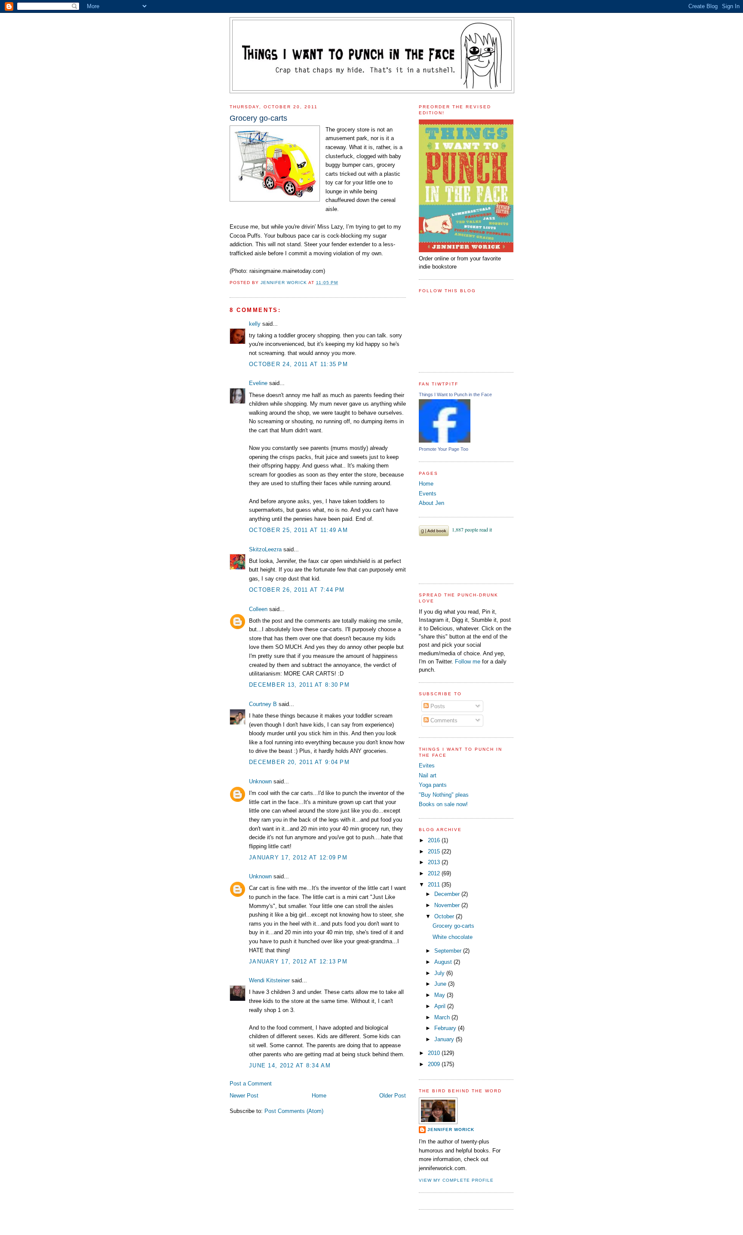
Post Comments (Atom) (293, 1111)
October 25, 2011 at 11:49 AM (298, 530)
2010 (435, 1053)
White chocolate (453, 937)
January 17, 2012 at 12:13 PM (298, 961)
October (445, 916)
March (442, 1017)
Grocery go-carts (453, 926)
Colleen (258, 609)
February (446, 1028)
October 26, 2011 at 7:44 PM (297, 590)
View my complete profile (456, 1180)
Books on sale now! (443, 804)
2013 (435, 862)
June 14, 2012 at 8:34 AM (290, 1065)
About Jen (431, 503)
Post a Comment (251, 1083)
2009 (435, 1064)
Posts (437, 706)
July (440, 973)
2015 (435, 851)
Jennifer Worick (284, 282)
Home (319, 1095)
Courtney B (263, 704)
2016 (435, 840)
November (447, 905)
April (440, 1006)
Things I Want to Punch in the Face (455, 394)
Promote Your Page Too (443, 449)
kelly (255, 324)
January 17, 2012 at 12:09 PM (298, 857)
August (444, 962)
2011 (435, 884)
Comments (443, 720)
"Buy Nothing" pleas (444, 795)
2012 (435, 873)
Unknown (260, 781)
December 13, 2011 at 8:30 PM (299, 685)
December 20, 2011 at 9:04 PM (299, 762)
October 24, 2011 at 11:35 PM (298, 364)
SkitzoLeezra (265, 549)
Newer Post (244, 1095)
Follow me (467, 661)
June (441, 984)
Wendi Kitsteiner (269, 980)
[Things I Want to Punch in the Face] (444, 440)
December (447, 894)
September (448, 951)
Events (427, 493)
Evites (427, 765)
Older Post (392, 1095)
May (440, 995)
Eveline (258, 383)
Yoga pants (433, 785)
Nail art (427, 775)
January (445, 1039)
